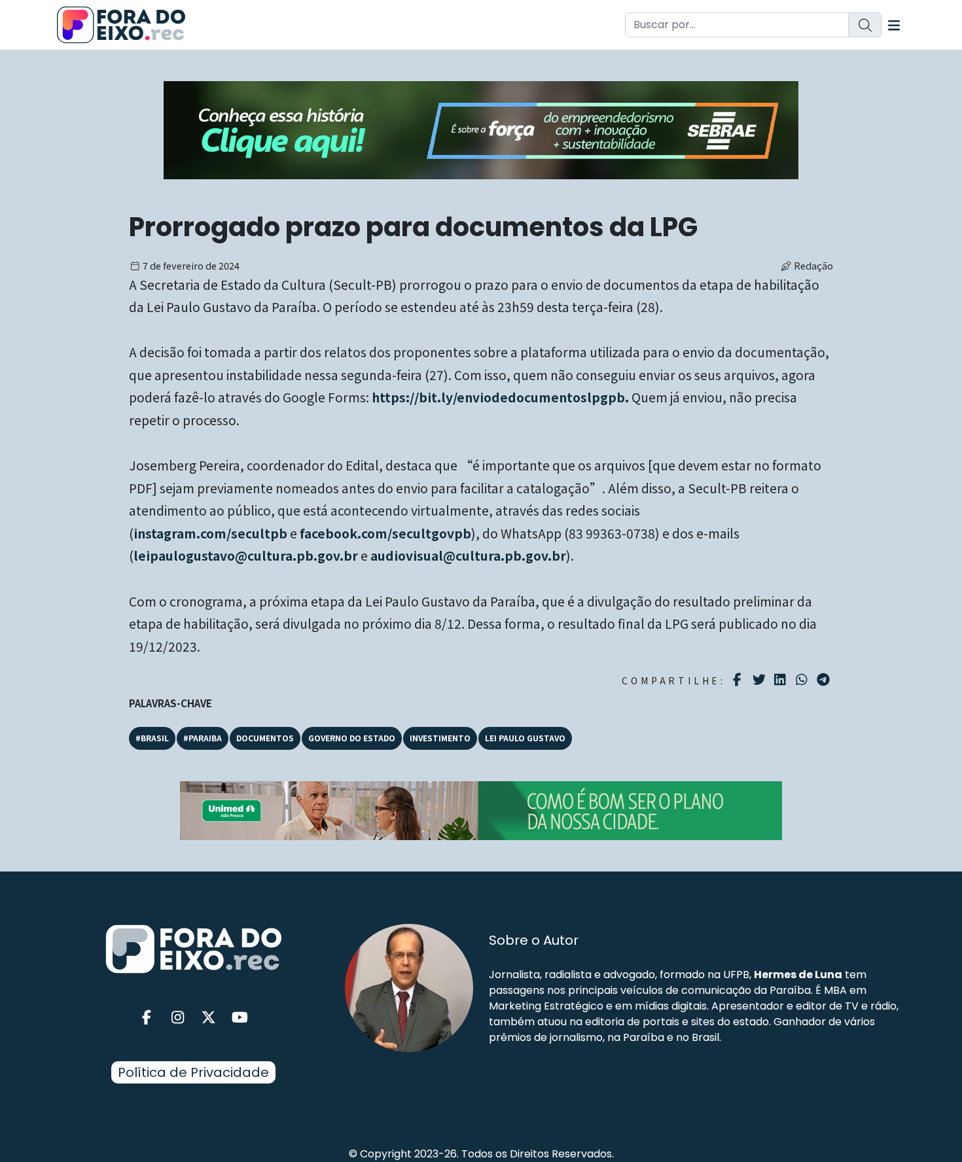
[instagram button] (178, 1018)
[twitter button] (209, 1018)
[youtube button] (240, 1018)
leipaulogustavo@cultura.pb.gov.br (246, 555)
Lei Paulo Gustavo (525, 737)
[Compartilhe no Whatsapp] (803, 678)
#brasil (152, 737)
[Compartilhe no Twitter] (761, 679)
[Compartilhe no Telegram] (825, 679)
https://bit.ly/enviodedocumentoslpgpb (498, 397)
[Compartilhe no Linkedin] (782, 679)
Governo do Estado (351, 737)
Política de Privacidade (193, 1072)
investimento (440, 737)
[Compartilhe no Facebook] (739, 679)
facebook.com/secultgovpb (385, 533)
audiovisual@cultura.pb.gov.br (468, 555)
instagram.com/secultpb (210, 533)
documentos (265, 737)
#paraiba (202, 737)
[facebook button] (146, 1018)
